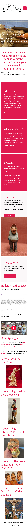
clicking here (4, 353)
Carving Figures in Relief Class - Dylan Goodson (12, 491)
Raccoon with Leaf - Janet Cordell (12, 360)
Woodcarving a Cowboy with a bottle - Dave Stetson (13, 432)
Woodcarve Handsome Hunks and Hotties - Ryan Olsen (13, 464)
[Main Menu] (25, 8)
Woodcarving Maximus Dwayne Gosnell (14, 393)
